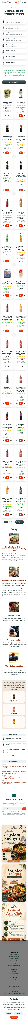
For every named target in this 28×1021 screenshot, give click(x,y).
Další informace (16, 1009)
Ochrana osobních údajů (14, 965)
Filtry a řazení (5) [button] (13, 82)
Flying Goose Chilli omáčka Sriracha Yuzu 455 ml (7, 463)
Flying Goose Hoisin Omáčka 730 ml (7, 389)
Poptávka (14, 971)
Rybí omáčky (9, 32)
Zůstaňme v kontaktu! (14, 973)
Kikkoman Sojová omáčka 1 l (7, 174)
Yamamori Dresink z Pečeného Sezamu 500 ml (21, 212)
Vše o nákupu (14, 952)
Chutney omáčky (10, 50)
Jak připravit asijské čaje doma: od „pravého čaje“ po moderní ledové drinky (14, 777)
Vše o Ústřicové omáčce (14, 666)
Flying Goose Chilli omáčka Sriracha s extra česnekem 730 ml (7, 354)
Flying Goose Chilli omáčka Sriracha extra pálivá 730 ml (7, 318)
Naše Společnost (14, 977)
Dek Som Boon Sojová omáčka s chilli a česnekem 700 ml (7, 426)
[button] (6, 116)
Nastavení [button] (8, 1013)
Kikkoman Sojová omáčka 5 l (7, 103)
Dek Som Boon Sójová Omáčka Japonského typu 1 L (21, 176)
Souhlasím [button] (14, 1017)
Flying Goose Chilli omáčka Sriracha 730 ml (21, 353)
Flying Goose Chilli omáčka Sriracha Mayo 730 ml (21, 318)
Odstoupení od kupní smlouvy (14, 963)
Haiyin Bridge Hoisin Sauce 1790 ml (7, 283)
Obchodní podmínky (14, 954)
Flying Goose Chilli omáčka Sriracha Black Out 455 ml (7, 212)
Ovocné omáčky (10, 56)
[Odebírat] (24, 808)
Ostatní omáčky (10, 62)
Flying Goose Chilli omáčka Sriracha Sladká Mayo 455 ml (7, 500)
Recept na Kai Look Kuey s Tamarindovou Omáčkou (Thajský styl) (14, 549)
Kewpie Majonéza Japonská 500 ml (21, 282)
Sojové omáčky (10, 21)
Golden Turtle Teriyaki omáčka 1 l (21, 103)
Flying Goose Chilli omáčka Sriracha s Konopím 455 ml (21, 500)
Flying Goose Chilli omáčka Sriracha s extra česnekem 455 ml (21, 463)
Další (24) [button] (18, 522)
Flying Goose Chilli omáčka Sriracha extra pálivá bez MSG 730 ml (21, 389)
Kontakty (14, 979)
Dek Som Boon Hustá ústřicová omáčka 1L (20, 426)
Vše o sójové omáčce (14, 640)
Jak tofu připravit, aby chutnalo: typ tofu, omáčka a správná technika (14, 782)
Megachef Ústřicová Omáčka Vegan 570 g (7, 248)
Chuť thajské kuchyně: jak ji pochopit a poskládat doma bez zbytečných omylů (13, 772)
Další (13, 756)
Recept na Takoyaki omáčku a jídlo (14, 581)
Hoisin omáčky (10, 44)
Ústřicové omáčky (11, 38)
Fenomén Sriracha (14, 616)
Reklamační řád (14, 961)
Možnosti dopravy (14, 958)
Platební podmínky (14, 956)
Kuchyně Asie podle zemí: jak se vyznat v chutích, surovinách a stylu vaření (14, 767)
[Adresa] (14, 989)
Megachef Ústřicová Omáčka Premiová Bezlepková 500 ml (21, 248)
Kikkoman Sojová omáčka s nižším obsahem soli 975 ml (7, 139)
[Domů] (6, 2)
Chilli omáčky (9, 27)
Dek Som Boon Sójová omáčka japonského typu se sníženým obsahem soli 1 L (20, 139)
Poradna (14, 969)
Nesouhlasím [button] (18, 1013)
